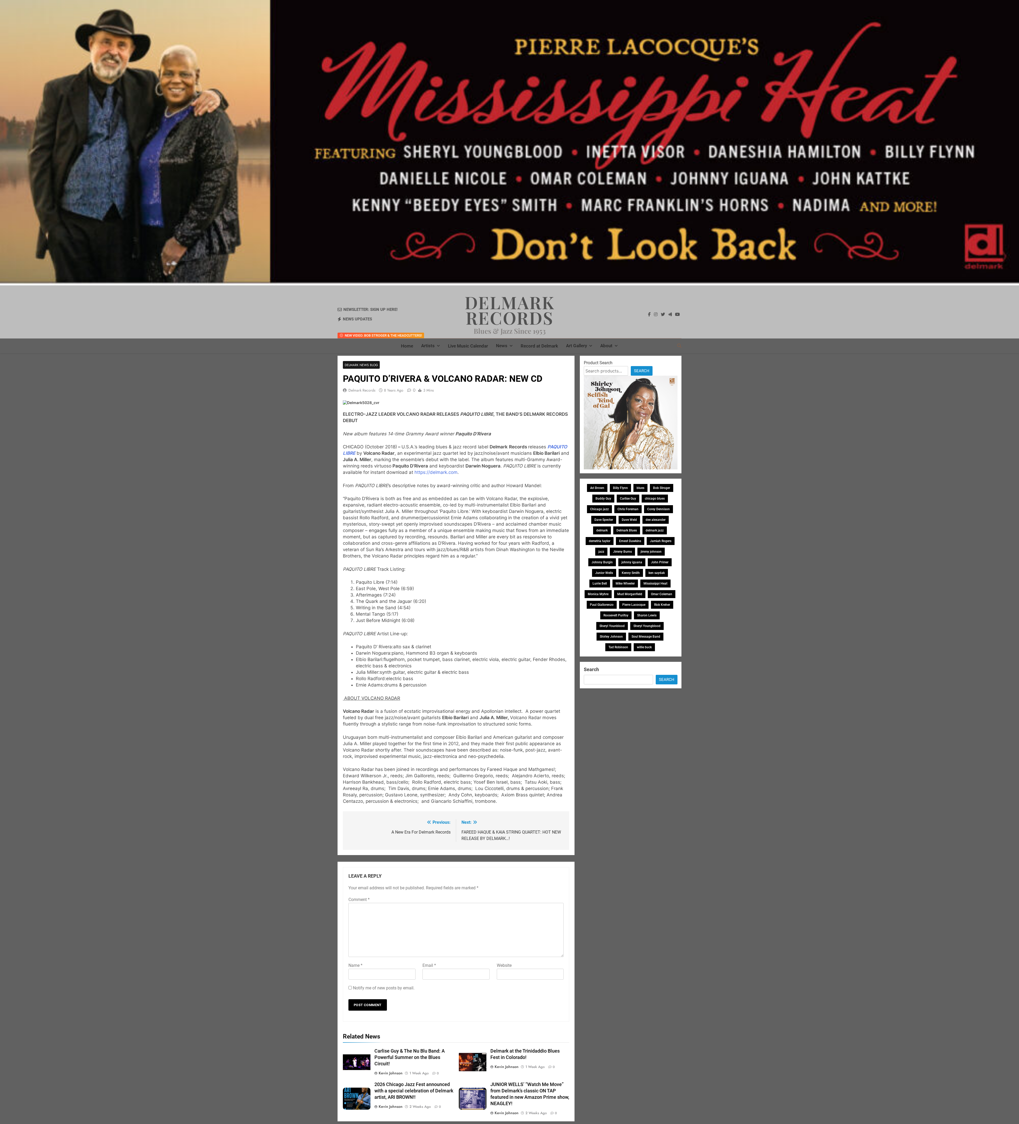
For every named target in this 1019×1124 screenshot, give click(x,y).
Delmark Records (361, 390)
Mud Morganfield (629, 594)
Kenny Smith (631, 573)
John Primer (659, 562)
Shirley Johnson (611, 636)
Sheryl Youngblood (646, 626)
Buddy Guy (603, 498)
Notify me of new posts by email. (383, 987)
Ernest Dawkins (630, 541)
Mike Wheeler (625, 583)
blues (640, 488)
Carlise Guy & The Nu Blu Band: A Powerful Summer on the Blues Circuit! (409, 1057)
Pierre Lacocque (633, 605)
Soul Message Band (646, 636)
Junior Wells (604, 573)
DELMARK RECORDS (510, 310)
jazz (601, 552)
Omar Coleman (661, 594)
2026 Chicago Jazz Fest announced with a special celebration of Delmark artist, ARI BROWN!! (413, 1091)
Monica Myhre (598, 594)
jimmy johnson (651, 552)
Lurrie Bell (600, 583)
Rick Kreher (662, 605)
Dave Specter (603, 520)
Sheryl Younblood (612, 626)
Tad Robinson (618, 647)
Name (355, 965)
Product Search (598, 362)
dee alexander (656, 520)
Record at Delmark (539, 346)
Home (407, 346)
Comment (359, 899)
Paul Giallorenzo (602, 605)
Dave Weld (629, 520)
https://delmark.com (435, 472)
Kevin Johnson (391, 1073)
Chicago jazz (599, 509)
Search (641, 370)
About (606, 345)
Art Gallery (576, 345)
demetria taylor (599, 541)
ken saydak (657, 573)
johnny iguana (631, 562)
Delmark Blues (626, 530)
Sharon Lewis (647, 615)
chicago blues (655, 498)
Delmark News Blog (361, 365)
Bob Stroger (661, 488)
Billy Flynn (620, 488)
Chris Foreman (628, 509)
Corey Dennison (658, 509)
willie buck (644, 647)
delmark (602, 530)
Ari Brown (597, 488)
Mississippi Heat (655, 583)
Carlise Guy (628, 498)
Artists (428, 345)
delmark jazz (655, 530)
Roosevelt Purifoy (615, 615)
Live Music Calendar (468, 346)
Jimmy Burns (622, 552)
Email (429, 965)
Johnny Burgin (602, 562)
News (501, 345)
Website (504, 965)
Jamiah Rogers (660, 541)
